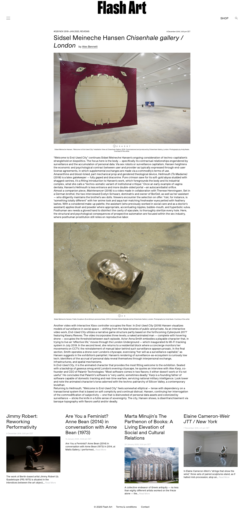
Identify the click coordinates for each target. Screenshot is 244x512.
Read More (50, 483)
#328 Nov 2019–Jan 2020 (66, 31)
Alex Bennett (90, 46)
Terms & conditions (126, 506)
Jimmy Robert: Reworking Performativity (22, 421)
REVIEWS (84, 31)
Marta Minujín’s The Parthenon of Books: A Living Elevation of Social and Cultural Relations (149, 426)
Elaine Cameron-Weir (207, 418)
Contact (145, 506)
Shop (224, 18)
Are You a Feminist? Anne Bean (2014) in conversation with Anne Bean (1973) (91, 424)
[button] (156, 102)
